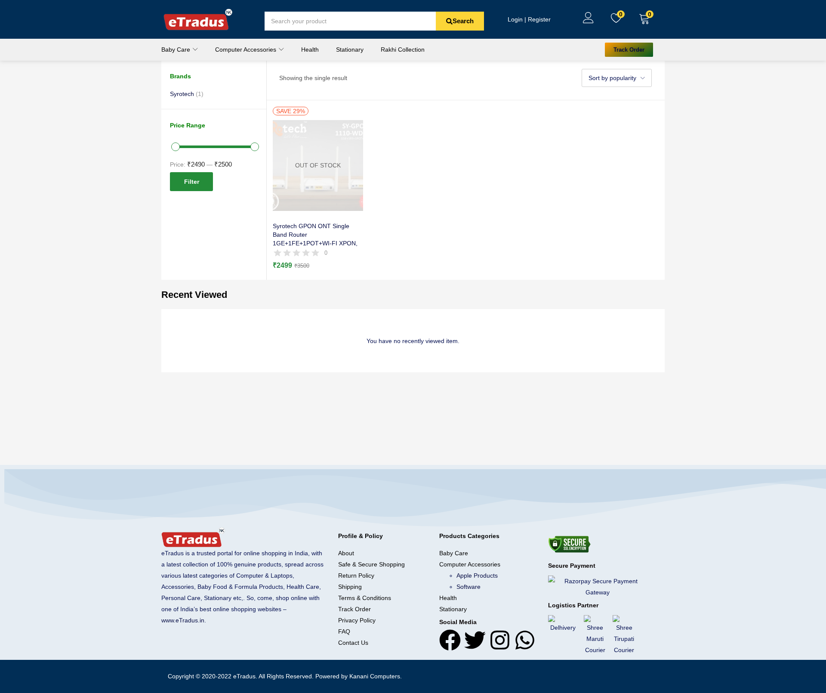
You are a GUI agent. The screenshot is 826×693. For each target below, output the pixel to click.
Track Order (354, 609)
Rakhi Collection (403, 49)
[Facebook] (450, 640)
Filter (191, 181)
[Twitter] (475, 640)
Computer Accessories (246, 49)
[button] (644, 19)
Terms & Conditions (364, 597)
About (346, 553)
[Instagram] (500, 640)
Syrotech (182, 93)
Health (310, 49)
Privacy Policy (357, 620)
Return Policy (356, 575)
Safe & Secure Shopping (371, 564)
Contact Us (353, 642)
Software (468, 586)
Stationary (350, 49)
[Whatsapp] (525, 640)
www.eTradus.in (182, 620)
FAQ (344, 631)
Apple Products (477, 575)
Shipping (350, 586)
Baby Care (176, 49)
